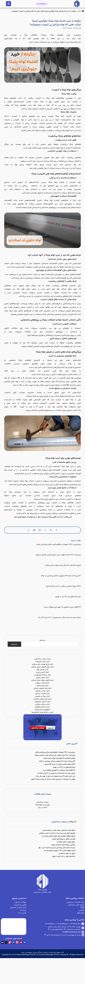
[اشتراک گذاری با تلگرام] (40, 530)
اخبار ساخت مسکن (42, 691)
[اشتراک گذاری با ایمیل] (34, 530)
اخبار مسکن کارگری (42, 707)
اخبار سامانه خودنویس (42, 675)
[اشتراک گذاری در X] (51, 530)
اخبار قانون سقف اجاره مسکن (42, 680)
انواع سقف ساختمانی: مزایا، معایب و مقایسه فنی (58, 830)
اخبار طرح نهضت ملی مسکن (42, 664)
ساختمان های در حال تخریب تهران (63, 856)
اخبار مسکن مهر (43, 669)
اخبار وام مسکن (42, 685)
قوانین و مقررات (20, 905)
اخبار (78, 11)
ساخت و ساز (42, 807)
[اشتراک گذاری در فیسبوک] (56, 530)
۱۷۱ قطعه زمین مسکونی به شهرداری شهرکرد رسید (58, 770)
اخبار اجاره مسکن (42, 677)
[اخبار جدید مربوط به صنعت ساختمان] (77, 3)
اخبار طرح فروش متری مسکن (42, 667)
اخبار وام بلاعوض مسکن (43, 688)
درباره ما (23, 910)
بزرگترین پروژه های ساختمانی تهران (63, 845)
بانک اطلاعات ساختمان (75, 902)
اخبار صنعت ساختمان (42, 659)
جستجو (42, 640)
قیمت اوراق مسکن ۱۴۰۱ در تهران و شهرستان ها (59, 850)
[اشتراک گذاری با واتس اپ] (45, 530)
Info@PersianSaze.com (71, 932)
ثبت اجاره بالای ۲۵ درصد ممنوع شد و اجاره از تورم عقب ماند (55, 776)
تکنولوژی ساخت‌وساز (42, 709)
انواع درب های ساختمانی (67, 853)
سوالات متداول (20, 902)
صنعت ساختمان (42, 802)
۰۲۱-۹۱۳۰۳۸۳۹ (75, 924)
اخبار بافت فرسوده (42, 661)
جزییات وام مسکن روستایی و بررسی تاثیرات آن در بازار (56, 848)
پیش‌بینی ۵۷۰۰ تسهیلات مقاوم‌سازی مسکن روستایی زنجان (55, 752)
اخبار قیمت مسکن (42, 683)
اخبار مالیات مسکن (42, 693)
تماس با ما (22, 913)
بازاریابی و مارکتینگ (42, 805)
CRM (82, 907)
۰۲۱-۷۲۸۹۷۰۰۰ (42, 4)
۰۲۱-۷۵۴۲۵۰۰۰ (63, 924)
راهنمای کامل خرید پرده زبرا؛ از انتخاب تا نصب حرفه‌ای (57, 833)
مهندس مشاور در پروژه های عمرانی (63, 839)
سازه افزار (80, 913)
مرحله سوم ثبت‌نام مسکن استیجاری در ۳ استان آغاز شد (56, 773)
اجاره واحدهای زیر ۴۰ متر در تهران (64, 767)
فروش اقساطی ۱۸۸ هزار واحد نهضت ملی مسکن (59, 758)
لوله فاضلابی (54, 403)
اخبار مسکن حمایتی (42, 704)
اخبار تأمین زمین (42, 672)
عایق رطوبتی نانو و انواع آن (66, 842)
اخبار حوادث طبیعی (42, 696)
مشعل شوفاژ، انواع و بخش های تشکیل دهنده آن (58, 836)
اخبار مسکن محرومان (42, 701)
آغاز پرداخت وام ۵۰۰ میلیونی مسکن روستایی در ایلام (57, 761)
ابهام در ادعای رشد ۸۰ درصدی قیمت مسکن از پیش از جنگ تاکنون (53, 779)
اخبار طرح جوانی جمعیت (42, 699)
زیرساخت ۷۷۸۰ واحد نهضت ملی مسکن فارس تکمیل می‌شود (55, 755)
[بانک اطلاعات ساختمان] (83, 11)
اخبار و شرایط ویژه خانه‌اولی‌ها (42, 712)
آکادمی (81, 910)
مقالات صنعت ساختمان (62, 821)
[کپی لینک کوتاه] (28, 530)
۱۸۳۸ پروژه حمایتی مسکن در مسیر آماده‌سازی (60, 764)
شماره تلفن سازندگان (76, 905)
